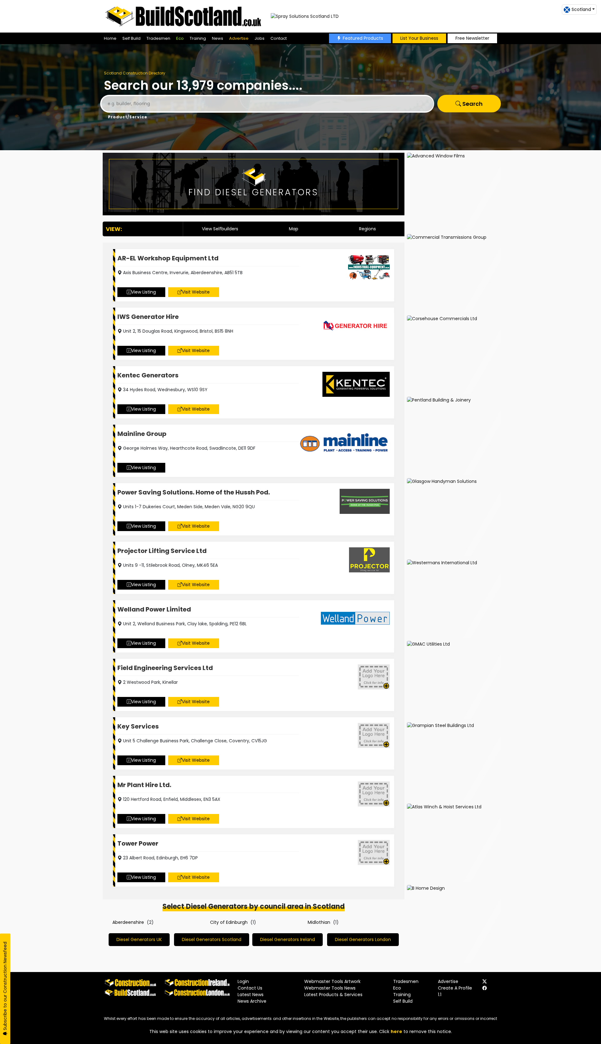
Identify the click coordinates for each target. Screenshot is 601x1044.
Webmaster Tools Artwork (332, 981)
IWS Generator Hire (148, 316)
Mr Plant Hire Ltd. (144, 784)
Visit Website (196, 292)
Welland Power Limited (154, 609)
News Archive (252, 1001)
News (217, 38)
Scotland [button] (581, 9)
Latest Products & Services (333, 994)
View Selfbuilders (220, 229)
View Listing (143, 292)
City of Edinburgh (229, 922)
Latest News (251, 994)
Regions (367, 229)
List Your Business (419, 38)
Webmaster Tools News (330, 988)
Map (293, 229)
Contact (278, 38)
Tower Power (137, 843)
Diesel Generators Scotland (211, 939)
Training (198, 38)
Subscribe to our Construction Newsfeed (5, 986)
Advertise (239, 38)
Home (110, 38)
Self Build (131, 38)
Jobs (259, 38)
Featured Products (363, 38)
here (396, 1031)
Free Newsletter (472, 38)
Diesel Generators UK (139, 939)
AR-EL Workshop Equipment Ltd (167, 258)
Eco (180, 38)
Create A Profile (455, 988)
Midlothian (319, 922)
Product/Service (127, 117)
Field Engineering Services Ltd (165, 667)
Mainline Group (142, 433)
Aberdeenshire (128, 922)
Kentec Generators (147, 375)
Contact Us (250, 988)
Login (243, 981)
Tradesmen (158, 38)
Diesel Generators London (363, 939)
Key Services (138, 726)
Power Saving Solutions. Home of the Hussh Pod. (193, 492)
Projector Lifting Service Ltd (162, 550)
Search (472, 104)
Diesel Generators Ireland (287, 939)
